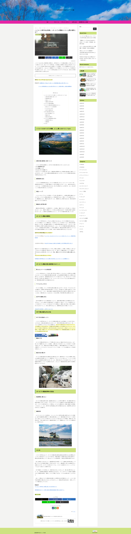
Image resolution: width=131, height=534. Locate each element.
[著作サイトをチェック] (53, 508)
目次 (54, 92)
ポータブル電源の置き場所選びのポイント (52, 105)
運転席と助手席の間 (49, 101)
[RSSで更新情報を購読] (58, 508)
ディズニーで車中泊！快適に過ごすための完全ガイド (46, 486)
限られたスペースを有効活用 (51, 106)
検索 (80, 26)
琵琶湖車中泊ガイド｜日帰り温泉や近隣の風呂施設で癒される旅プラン (49, 489)
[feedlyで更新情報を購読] (55, 508)
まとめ (46, 123)
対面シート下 (48, 100)
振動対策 (47, 121)
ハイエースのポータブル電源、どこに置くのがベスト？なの (56, 95)
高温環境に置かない (49, 120)
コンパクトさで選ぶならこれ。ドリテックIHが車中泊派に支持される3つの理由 (88, 37)
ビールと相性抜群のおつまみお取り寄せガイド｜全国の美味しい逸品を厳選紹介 (55, 86)
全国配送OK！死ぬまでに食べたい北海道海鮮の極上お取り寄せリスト (54, 83)
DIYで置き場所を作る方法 (49, 111)
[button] (69, 57)
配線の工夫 (48, 115)
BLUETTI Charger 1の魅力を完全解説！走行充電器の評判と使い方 (59, 243)
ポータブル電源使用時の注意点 (50, 118)
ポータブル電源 (38, 494)
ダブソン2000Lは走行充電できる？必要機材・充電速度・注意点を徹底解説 (88, 47)
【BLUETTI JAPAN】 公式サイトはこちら (44, 309)
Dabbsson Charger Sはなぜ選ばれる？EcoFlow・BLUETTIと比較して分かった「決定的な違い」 (88, 58)
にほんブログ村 (94, 532)
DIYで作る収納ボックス (50, 113)
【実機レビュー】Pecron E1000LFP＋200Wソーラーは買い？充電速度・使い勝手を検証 (88, 42)
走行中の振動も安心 (49, 110)
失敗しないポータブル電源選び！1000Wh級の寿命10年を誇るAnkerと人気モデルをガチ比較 (88, 52)
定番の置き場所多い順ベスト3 (51, 96)
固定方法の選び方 (49, 116)
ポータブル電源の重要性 (49, 103)
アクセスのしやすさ (49, 108)
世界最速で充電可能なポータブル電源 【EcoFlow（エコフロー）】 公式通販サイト (52, 258)
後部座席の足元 (48, 98)
